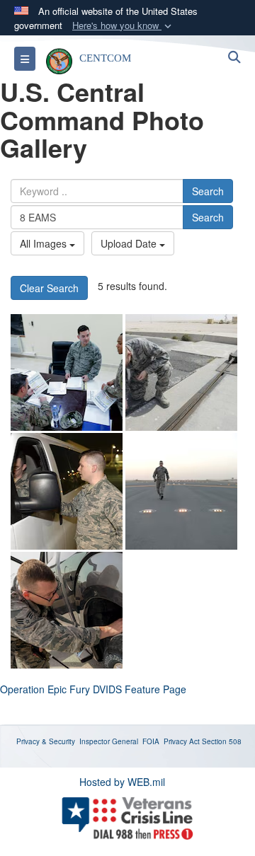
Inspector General (108, 741)
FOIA (150, 741)
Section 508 (222, 741)
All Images (44, 243)
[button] (123, 25)
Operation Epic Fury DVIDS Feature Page (93, 689)
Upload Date (130, 243)
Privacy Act (182, 741)
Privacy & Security (45, 741)
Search (208, 191)
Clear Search (49, 288)
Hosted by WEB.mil (122, 782)
